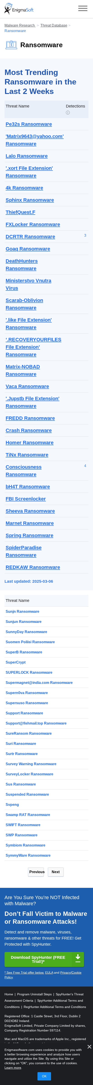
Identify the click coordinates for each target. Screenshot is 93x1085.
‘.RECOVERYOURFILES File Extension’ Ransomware (33, 347)
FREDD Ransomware (30, 418)
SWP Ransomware (21, 835)
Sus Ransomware (21, 784)
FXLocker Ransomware (33, 224)
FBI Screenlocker (26, 499)
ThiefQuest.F (20, 212)
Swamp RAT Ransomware (28, 815)
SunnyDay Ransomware (26, 632)
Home (9, 994)
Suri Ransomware (21, 744)
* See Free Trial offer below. (24, 972)
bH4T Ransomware (28, 486)
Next (56, 872)
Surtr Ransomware (22, 754)
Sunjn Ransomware (22, 611)
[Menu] (82, 9)
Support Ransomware (24, 713)
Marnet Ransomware (30, 523)
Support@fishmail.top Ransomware (36, 723)
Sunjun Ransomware (24, 622)
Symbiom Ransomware (25, 845)
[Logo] (19, 9)
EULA (49, 972)
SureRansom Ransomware (29, 733)
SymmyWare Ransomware (28, 855)
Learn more (13, 1067)
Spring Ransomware (29, 535)
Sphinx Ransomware (30, 200)
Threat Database (53, 25)
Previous (36, 872)
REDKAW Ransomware (33, 567)
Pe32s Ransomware (29, 124)
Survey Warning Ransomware (31, 764)
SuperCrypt (16, 662)
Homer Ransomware (29, 442)
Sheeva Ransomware (30, 511)
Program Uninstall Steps (35, 994)
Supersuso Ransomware (27, 703)
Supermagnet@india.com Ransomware (39, 683)
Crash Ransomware (29, 430)
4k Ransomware (24, 188)
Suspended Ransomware (27, 794)
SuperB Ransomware (24, 652)
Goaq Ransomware (28, 249)
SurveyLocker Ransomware (29, 774)
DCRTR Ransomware (30, 236)
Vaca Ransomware (27, 386)
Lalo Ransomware (27, 156)
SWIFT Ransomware (23, 825)
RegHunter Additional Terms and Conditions (55, 1007)
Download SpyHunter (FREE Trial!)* (38, 959)
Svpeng (12, 805)
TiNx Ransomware (27, 455)
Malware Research (20, 25)
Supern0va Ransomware (27, 693)
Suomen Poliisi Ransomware (30, 642)
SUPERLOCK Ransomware (29, 672)
